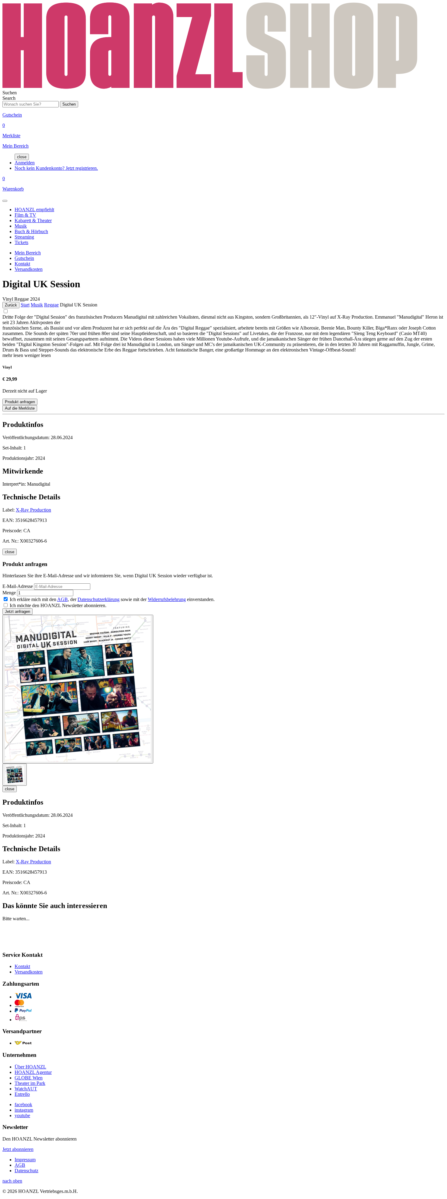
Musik (21, 226)
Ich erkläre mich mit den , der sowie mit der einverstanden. (112, 599)
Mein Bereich (28, 252)
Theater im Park (30, 1083)
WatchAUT (26, 1088)
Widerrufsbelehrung (167, 599)
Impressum (25, 1159)
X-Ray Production (33, 509)
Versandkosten (29, 269)
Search (9, 98)
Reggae (51, 304)
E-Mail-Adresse (17, 586)
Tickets (21, 242)
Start (25, 304)
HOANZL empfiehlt (34, 209)
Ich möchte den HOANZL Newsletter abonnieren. (58, 605)
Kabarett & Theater (33, 220)
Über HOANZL (30, 1066)
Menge (9, 592)
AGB (62, 599)
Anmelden (25, 162)
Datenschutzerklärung (99, 599)
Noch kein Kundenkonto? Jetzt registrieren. (56, 168)
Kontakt (22, 263)
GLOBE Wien (29, 1077)
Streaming (24, 236)
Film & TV (25, 215)
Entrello (22, 1094)
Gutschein (24, 258)
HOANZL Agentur (33, 1072)
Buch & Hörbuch (31, 231)
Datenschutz (26, 1170)
